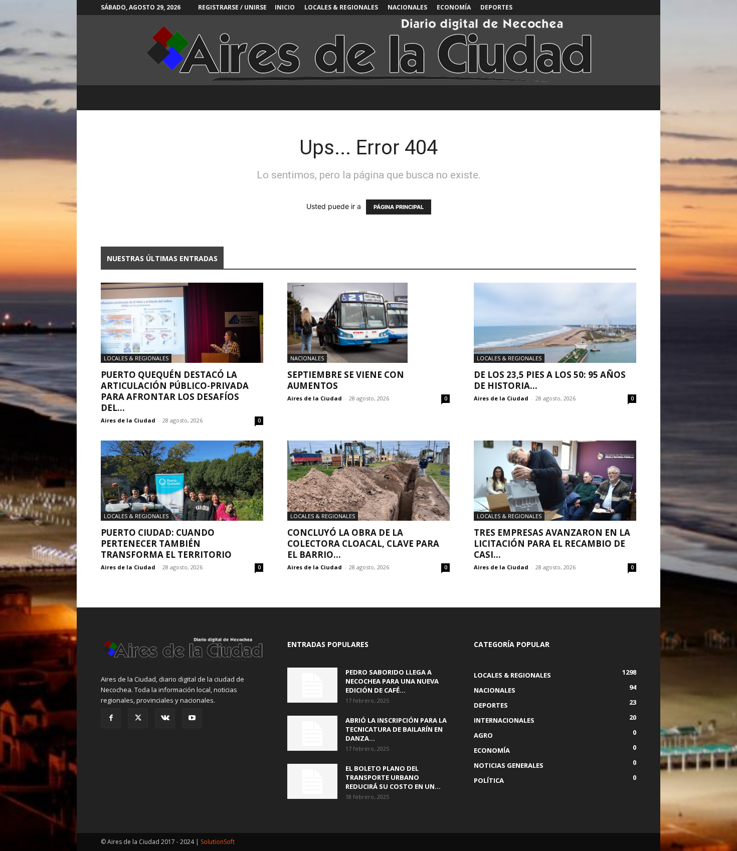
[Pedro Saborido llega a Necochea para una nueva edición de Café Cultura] (312, 685)
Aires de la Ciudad (128, 420)
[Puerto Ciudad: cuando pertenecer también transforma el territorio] (182, 481)
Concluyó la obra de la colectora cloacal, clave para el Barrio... (363, 543)
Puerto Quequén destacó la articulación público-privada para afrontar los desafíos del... (175, 391)
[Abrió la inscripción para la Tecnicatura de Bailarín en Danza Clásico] (312, 733)
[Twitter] (138, 718)
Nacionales (407, 7)
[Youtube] (192, 718)
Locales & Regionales (341, 7)
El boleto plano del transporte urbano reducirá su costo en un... (393, 777)
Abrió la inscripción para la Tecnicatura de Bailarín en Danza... (396, 729)
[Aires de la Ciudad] (368, 50)
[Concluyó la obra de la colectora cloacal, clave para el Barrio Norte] (368, 481)
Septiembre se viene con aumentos (345, 380)
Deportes (496, 7)
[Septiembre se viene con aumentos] (368, 323)
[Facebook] (111, 718)
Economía (454, 7)
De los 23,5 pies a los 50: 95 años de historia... (550, 380)
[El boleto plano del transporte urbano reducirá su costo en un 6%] (312, 781)
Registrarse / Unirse (232, 7)
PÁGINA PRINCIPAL (399, 206)
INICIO (285, 7)
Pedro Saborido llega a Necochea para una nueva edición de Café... (392, 681)
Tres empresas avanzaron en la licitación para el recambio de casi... (552, 543)
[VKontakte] (165, 718)
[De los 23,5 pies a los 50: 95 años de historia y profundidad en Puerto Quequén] (555, 323)
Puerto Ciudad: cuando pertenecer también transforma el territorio (166, 543)
